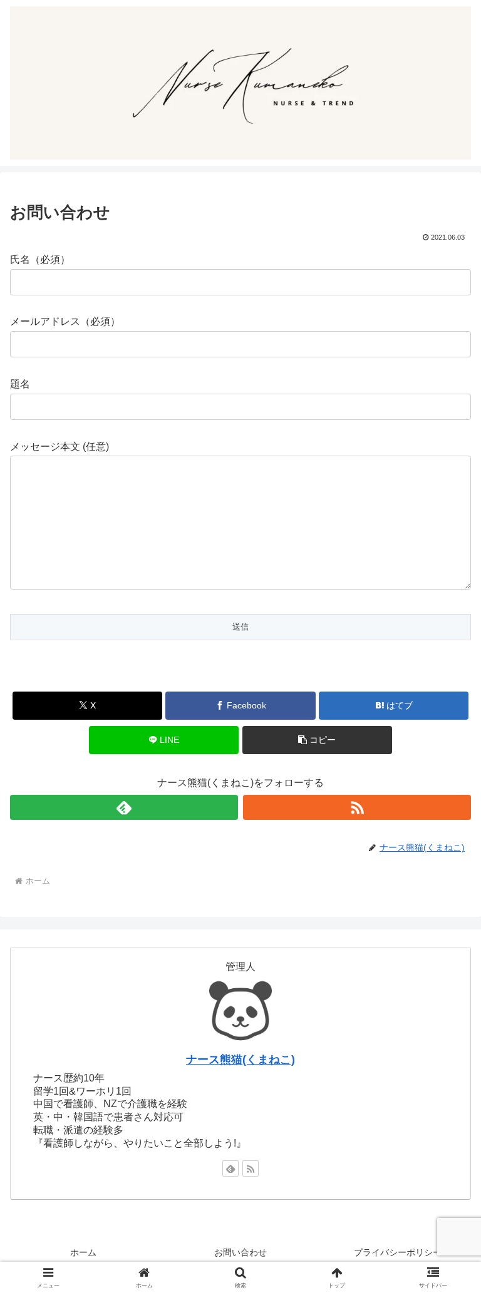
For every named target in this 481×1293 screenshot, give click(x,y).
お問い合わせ (240, 1252)
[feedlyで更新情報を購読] (124, 807)
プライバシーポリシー (398, 1252)
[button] (317, 740)
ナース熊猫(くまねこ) (240, 1059)
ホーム (83, 1252)
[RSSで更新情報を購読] (357, 807)
